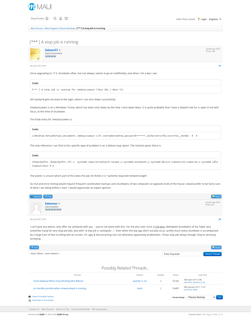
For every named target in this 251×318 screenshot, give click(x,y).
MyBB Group (62, 314)
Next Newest (51, 253)
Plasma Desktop (67, 28)
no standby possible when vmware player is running (59, 288)
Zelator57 (51, 50)
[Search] (55, 20)
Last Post (188, 282)
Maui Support (51, 28)
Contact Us (34, 309)
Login (204, 19)
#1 (220, 65)
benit (139, 288)
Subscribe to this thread (42, 300)
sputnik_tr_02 (140, 280)
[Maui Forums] (39, 20)
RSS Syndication (99, 309)
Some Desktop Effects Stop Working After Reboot (58, 280)
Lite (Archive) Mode (80, 309)
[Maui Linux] (40, 7)
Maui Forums (37, 28)
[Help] (66, 20)
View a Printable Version (43, 296)
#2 (220, 219)
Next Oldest (37, 253)
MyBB (41, 314)
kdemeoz (51, 203)
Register (213, 19)
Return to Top (62, 309)
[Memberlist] (60, 20)
